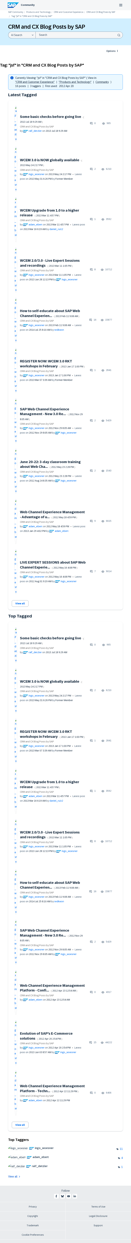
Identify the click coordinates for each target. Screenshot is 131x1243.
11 (121, 1148)
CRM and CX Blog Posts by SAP (100, 12)
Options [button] (110, 51)
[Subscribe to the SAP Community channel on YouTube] (68, 1196)
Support (98, 1225)
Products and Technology (38, 12)
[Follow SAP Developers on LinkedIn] (74, 1196)
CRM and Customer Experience (68, 12)
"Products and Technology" (75, 82)
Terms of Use (98, 1206)
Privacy (33, 1206)
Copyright (32, 1216)
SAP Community (15, 12)
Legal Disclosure (98, 1216)
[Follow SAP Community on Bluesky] (62, 1196)
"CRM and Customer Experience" (35, 82)
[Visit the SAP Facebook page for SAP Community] (56, 1196)
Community (28, 5)
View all (20, 603)
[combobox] (79, 35)
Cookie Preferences (33, 1234)
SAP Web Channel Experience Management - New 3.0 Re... (51, 414)
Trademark (33, 1225)
